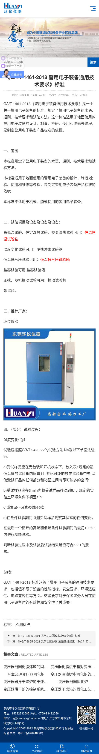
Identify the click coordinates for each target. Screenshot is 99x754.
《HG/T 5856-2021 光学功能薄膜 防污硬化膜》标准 (49, 636)
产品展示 (37, 751)
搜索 (93, 62)
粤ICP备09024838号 (31, 733)
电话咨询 (12, 751)
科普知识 (61, 751)
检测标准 (22, 624)
